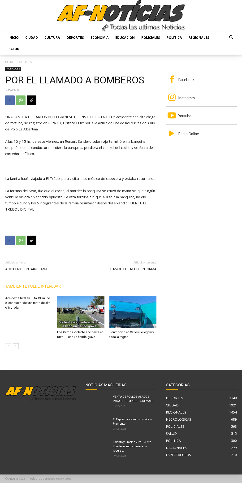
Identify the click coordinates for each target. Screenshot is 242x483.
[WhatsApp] (21, 100)
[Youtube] (172, 116)
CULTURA (52, 37)
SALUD (14, 49)
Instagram (186, 98)
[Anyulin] (121, 16)
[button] (231, 38)
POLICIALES (150, 37)
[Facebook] (10, 100)
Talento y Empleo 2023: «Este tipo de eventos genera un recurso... (132, 446)
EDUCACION (125, 37)
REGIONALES (199, 37)
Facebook (186, 80)
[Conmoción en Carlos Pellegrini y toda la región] (132, 312)
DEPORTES (75, 37)
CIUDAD (31, 37)
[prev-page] (8, 346)
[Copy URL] (31, 100)
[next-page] (16, 346)
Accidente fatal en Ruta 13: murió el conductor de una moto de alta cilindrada (27, 302)
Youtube (184, 116)
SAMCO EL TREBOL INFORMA (133, 269)
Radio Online (188, 134)
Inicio (14, 37)
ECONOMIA (100, 37)
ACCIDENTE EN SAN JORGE (26, 269)
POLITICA (174, 37)
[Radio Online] (172, 134)
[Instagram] (172, 98)
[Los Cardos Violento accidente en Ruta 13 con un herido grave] (80, 312)
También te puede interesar (33, 286)
